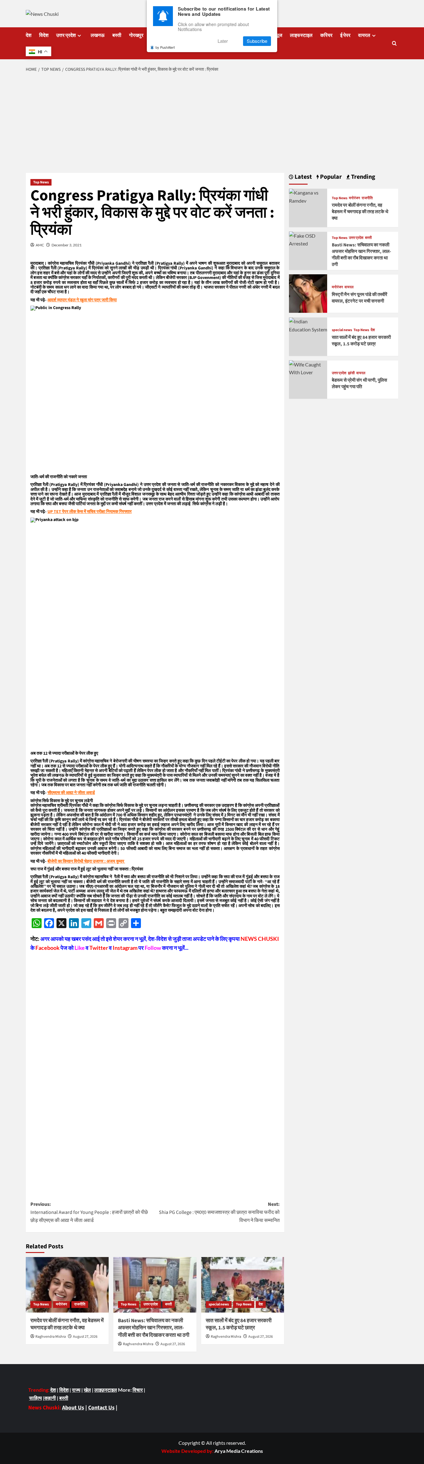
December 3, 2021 (67, 245)
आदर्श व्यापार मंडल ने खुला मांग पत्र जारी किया (82, 300)
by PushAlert (165, 47)
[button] (394, 43)
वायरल (364, 35)
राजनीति (79, 1304)
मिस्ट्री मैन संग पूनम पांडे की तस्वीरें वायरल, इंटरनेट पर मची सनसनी (359, 297)
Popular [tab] (330, 177)
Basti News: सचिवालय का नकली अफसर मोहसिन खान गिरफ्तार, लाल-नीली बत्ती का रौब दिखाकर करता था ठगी (153, 1328)
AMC (40, 245)
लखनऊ (98, 35)
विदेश (43, 35)
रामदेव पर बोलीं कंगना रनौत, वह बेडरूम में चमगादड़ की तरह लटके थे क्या (67, 1324)
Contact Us (101, 1408)
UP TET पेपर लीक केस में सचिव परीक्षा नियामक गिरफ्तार (89, 512)
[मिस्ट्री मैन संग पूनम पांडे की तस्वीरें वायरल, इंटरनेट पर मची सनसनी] (308, 293)
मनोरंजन (61, 1304)
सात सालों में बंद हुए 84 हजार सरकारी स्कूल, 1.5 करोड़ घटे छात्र (239, 1324)
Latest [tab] (302, 177)
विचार (138, 1390)
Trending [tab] (362, 177)
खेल (87, 1390)
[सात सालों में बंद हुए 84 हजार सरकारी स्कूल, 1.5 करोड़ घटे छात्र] (242, 1284)
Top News (41, 182)
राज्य (76, 1390)
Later (223, 41)
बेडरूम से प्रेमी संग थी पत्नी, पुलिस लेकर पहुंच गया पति (359, 383)
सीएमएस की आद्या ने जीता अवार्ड (71, 793)
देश (28, 35)
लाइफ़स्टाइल (105, 1390)
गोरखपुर (136, 35)
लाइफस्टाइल (301, 35)
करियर (326, 35)
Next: (219, 1212)
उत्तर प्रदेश (66, 35)
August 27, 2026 (85, 1336)
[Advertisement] (212, 123)
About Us (73, 1408)
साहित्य (35, 1398)
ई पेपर (345, 35)
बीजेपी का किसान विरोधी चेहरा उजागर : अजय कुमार (86, 861)
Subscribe (257, 41)
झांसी (351, 372)
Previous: (89, 1212)
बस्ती (116, 35)
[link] (238, 1451)
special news (219, 1304)
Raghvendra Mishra (50, 1336)
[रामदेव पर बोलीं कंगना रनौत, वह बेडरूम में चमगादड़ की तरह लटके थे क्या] (67, 1284)
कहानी (50, 1398)
